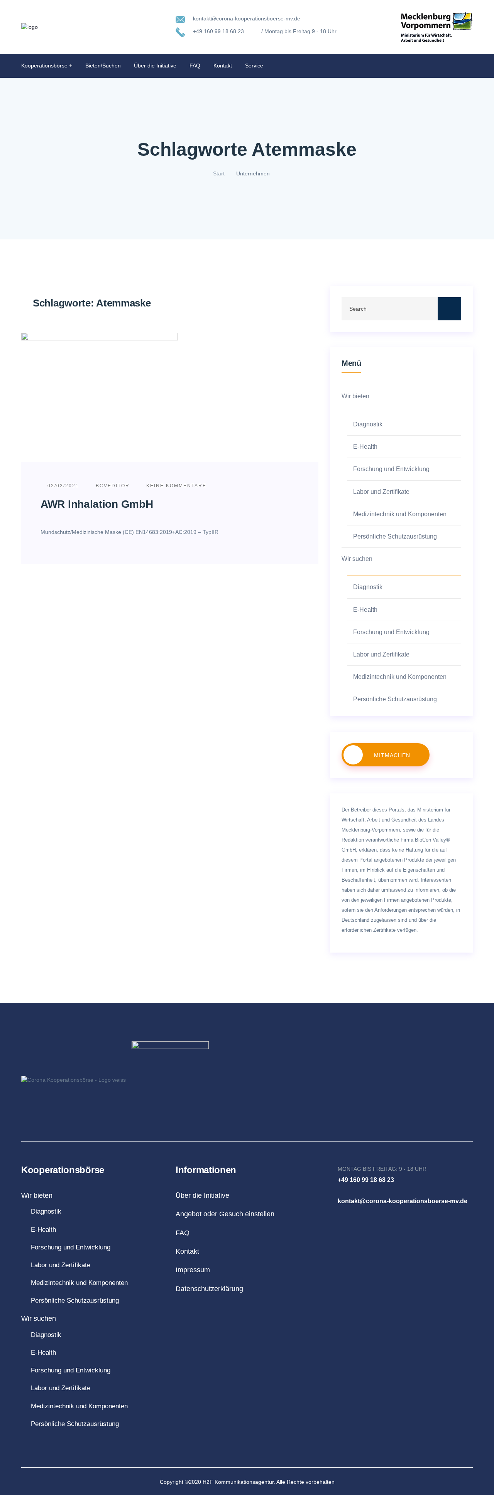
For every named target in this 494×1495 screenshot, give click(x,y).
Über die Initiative (155, 65)
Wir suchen (357, 559)
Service (254, 65)
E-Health (365, 446)
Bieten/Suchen (103, 65)
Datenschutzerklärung (209, 1289)
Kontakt (222, 65)
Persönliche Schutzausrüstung (395, 536)
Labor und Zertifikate (381, 491)
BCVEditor (113, 485)
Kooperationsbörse (44, 65)
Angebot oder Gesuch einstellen (225, 1214)
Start (219, 173)
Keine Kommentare (175, 485)
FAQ (194, 65)
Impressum (193, 1270)
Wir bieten (355, 396)
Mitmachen (392, 755)
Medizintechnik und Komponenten (400, 514)
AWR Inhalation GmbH (97, 504)
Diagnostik (367, 424)
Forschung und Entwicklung (391, 469)
